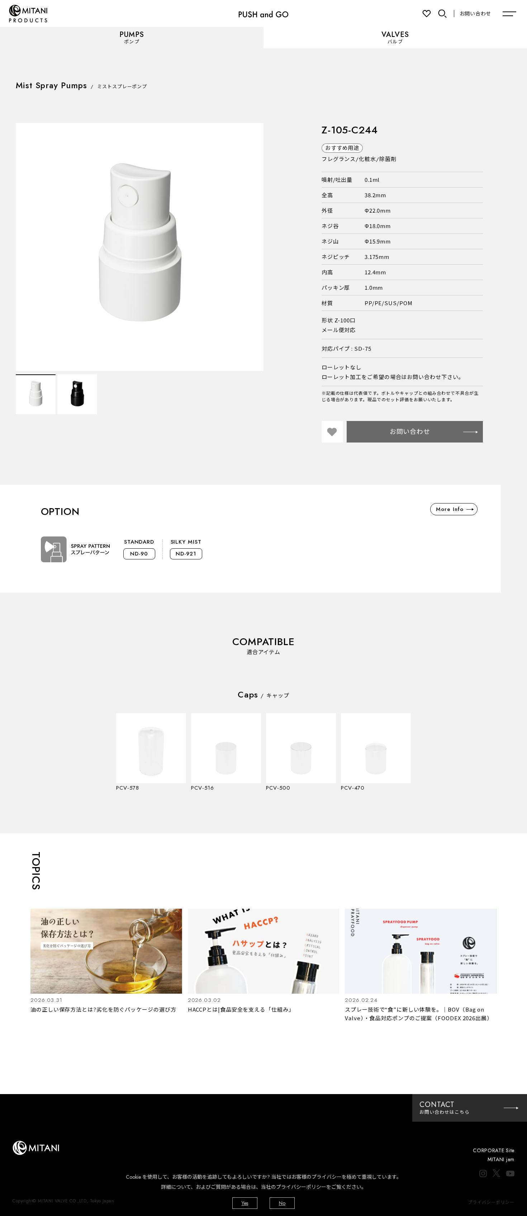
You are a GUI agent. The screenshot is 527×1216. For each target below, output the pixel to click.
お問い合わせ (475, 13)
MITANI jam (501, 1159)
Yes (245, 1203)
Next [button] (255, 247)
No (282, 1203)
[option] (140, 247)
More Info (449, 509)
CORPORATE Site (493, 1150)
